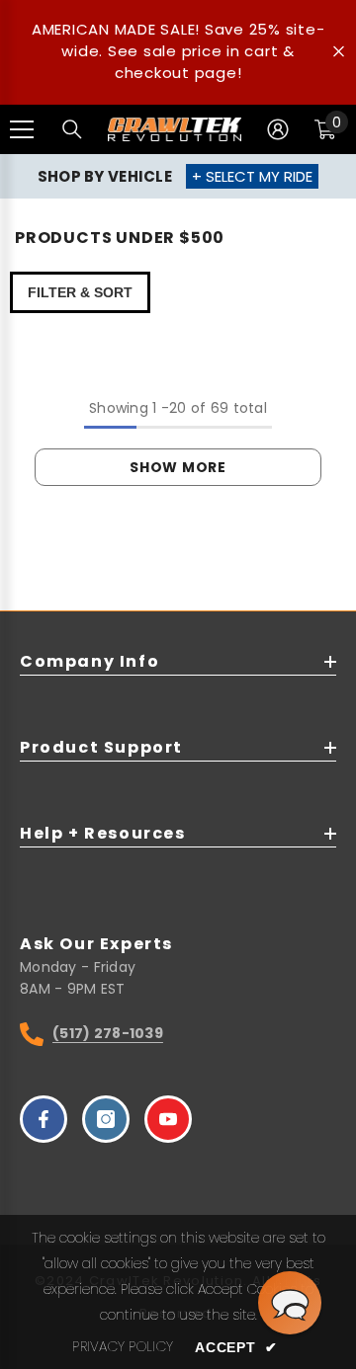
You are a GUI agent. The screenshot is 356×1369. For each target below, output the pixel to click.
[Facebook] (43, 1119)
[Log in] (278, 129)
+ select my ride (252, 176)
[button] (289, 1302)
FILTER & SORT (80, 292)
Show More (177, 467)
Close (338, 51)
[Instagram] (106, 1119)
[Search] (72, 129)
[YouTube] (168, 1119)
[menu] (22, 129)
